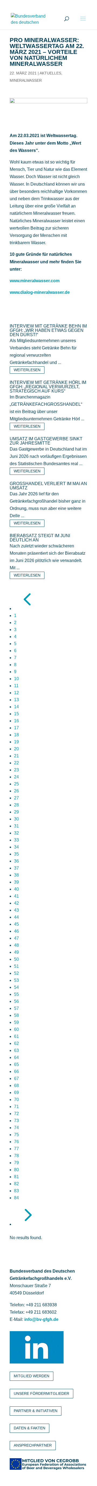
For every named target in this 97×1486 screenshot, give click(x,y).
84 (16, 1197)
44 (16, 917)
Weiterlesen (27, 370)
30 (16, 819)
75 (16, 1134)
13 (16, 699)
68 (16, 1085)
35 (16, 854)
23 (16, 770)
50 (16, 959)
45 (16, 924)
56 (16, 1001)
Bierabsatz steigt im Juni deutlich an (40, 537)
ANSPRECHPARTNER (33, 1445)
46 (16, 931)
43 (16, 910)
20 (16, 749)
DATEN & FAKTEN (29, 1428)
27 (16, 798)
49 (16, 952)
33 (16, 840)
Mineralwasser (26, 80)
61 (16, 1036)
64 (16, 1057)
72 (16, 1113)
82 (16, 1183)
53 (16, 980)
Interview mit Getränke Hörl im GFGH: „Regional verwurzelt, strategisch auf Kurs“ (48, 386)
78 (16, 1155)
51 (16, 966)
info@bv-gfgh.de (41, 1319)
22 (16, 763)
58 (16, 1015)
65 (16, 1064)
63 (16, 1050)
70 (16, 1099)
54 (16, 987)
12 (16, 692)
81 (16, 1176)
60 (16, 1029)
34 (16, 847)
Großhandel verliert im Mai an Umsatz (48, 485)
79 (16, 1162)
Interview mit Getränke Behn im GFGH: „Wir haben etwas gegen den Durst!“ (48, 330)
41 (16, 896)
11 (16, 685)
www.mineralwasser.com (35, 280)
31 (16, 826)
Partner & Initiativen (35, 1411)
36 (16, 861)
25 (16, 784)
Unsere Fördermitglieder (41, 1393)
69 (16, 1092)
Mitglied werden (31, 1376)
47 (16, 938)
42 (16, 903)
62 (16, 1043)
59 (16, 1022)
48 (16, 945)
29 (16, 812)
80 (16, 1169)
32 (16, 833)
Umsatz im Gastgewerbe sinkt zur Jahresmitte (46, 441)
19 (16, 741)
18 (16, 734)
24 (16, 777)
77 (16, 1148)
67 (16, 1078)
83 (16, 1190)
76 (16, 1141)
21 (16, 756)
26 (16, 791)
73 (16, 1120)
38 (16, 875)
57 (16, 1008)
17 (16, 727)
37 (16, 868)
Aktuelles (50, 73)
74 (16, 1127)
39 (16, 882)
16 (16, 720)
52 (16, 973)
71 (16, 1106)
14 (16, 706)
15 (16, 713)
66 (16, 1071)
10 (16, 678)
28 (16, 805)
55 (16, 994)
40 (16, 889)
